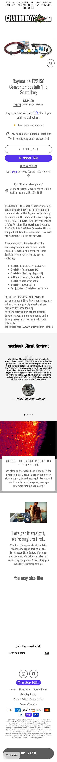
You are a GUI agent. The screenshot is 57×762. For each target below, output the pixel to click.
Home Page (24, 689)
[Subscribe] (46, 653)
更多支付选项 (28, 166)
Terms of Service (28, 704)
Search (13, 689)
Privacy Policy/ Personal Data (28, 699)
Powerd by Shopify (37, 737)
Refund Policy (41, 689)
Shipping (17, 104)
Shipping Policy (29, 694)
